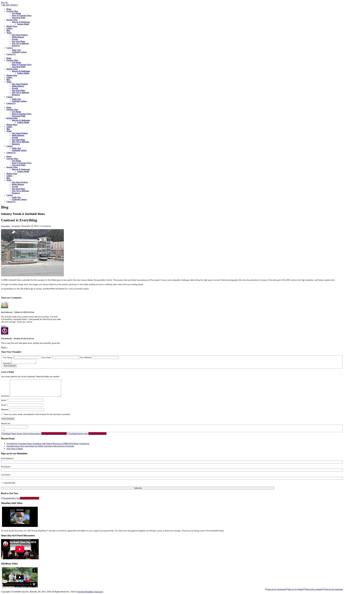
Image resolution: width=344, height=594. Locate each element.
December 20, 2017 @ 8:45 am (24, 338)
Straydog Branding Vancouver (90, 592)
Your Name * (8, 357)
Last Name (5, 474)
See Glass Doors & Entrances (54, 433)
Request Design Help (97, 433)
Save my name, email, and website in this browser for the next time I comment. (37, 414)
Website (4, 409)
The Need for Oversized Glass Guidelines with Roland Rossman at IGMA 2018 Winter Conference (47, 443)
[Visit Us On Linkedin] (312, 589)
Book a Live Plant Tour (29, 498)
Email (4, 405)
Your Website (85, 357)
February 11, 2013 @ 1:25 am (24, 312)
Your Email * (47, 357)
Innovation (5, 226)
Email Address (7, 458)
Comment (7, 363)
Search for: (5, 423)
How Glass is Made (14, 448)
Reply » (4, 326)
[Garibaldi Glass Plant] (10, 498)
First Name (5, 466)
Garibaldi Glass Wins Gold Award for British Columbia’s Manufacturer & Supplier (40, 446)
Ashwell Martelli (6, 338)
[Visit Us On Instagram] (332, 589)
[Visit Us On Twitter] (294, 589)
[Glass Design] (77, 433)
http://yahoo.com (6, 312)
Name (4, 400)
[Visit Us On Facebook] (275, 589)
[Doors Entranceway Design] (21, 433)
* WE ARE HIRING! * (9, 5)
